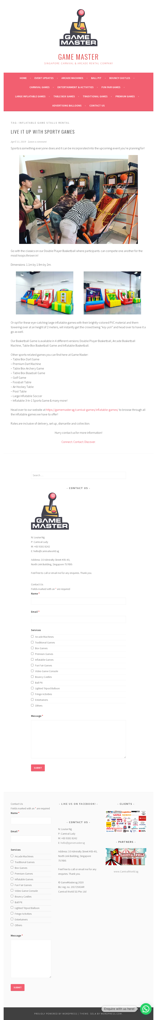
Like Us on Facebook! (78, 804)
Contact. (78, 442)
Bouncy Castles (119, 78)
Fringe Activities (43, 694)
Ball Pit (96, 78)
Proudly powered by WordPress (55, 1013)
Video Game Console (46, 671)
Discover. (90, 442)
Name (35, 593)
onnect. (68, 442)
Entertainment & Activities (75, 87)
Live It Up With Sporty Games (43, 131)
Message (37, 716)
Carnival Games (39, 87)
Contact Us (97, 105)
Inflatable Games (44, 659)
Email (35, 611)
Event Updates (44, 78)
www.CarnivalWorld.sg (126, 871)
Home (23, 78)
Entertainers (41, 700)
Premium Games (125, 96)
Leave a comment (37, 141)
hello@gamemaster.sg (73, 843)
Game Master (78, 56)
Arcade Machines (72, 78)
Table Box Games (64, 96)
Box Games (41, 648)
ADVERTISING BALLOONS (67, 105)
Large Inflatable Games (30, 96)
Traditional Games (95, 96)
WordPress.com (111, 1013)
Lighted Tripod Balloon (47, 688)
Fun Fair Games (110, 87)
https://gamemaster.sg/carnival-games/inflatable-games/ (82, 410)
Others (38, 705)
